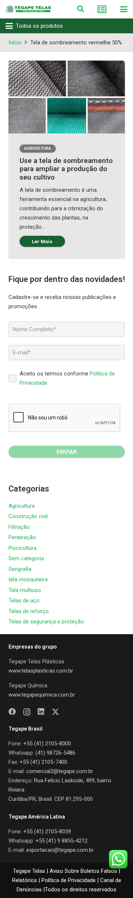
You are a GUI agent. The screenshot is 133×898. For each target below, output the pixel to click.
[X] (55, 712)
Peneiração (22, 537)
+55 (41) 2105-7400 (43, 762)
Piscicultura (22, 548)
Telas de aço (24, 600)
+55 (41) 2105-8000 (47, 743)
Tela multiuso (24, 590)
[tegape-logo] (28, 9)
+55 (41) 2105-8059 (47, 831)
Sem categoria (26, 558)
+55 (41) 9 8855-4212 (61, 840)
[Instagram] (26, 712)
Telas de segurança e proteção (46, 621)
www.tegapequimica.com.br (41, 694)
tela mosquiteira (28, 579)
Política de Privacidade (68, 880)
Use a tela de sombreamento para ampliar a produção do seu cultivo (66, 169)
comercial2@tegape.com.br (59, 771)
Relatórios (24, 880)
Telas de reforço (28, 611)
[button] (80, 9)
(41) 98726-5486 (55, 752)
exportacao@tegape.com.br (60, 850)
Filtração (19, 527)
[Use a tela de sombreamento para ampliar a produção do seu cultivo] (66, 97)
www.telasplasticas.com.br (40, 670)
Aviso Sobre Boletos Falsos (83, 871)
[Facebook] (12, 711)
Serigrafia (19, 569)
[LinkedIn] (41, 711)
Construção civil (28, 516)
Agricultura (21, 506)
